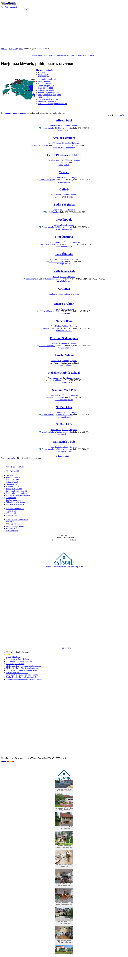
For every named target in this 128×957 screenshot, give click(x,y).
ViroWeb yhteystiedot (9, 7)
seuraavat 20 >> (120, 115)
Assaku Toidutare (64, 137)
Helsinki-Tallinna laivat (15, 509)
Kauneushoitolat (44, 81)
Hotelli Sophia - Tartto (15, 664)
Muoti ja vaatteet (44, 83)
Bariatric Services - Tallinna (17, 673)
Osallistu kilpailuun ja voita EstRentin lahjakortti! (64, 567)
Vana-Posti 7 (56, 430)
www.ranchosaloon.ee (64, 365)
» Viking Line (11, 515)
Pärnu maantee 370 (56, 242)
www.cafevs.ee (64, 182)
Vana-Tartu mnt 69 (56, 143)
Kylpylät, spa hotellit (46, 90)
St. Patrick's (64, 407)
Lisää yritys (66, 648)
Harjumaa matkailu (44, 70)
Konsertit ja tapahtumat (15, 504)
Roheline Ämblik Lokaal (64, 372)
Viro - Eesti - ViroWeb (15, 467)
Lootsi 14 (56, 343)
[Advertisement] (64, 30)
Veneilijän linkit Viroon (15, 526)
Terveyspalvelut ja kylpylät (16, 491)
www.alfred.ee (64, 130)
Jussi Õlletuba (64, 254)
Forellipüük (64, 219)
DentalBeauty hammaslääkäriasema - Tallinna (24, 679)
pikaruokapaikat (63, 55)
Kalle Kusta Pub (64, 271)
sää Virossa (15, 524)
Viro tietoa (10, 522)
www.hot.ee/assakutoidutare (64, 147)
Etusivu (4, 48)
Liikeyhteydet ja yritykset (48, 99)
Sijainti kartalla (47, 128)
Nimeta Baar (64, 321)
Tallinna (66, 126)
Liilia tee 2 (54, 259)
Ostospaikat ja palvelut (47, 79)
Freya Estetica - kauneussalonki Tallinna (22, 675)
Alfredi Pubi (64, 120)
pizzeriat (52, 55)
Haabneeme (64, 259)
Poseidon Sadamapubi (64, 338)
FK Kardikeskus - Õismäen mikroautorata (22, 668)
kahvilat (44, 55)
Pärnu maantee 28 (56, 177)
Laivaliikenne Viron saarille (17, 519)
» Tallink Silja (11, 513)
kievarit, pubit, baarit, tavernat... (83, 55)
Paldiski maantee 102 (56, 160)
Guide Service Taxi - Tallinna (17, 659)
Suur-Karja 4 (56, 326)
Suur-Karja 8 (56, 447)
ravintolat (36, 55)
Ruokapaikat (43, 74)
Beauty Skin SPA (13, 657)
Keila (63, 309)
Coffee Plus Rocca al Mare (64, 155)
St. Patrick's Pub (64, 441)
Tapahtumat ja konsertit (47, 101)
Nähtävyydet (43, 97)
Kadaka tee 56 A (56, 294)
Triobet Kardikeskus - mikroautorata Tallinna (23, 677)
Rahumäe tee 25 (56, 126)
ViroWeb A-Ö (11, 528)
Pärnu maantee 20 (56, 412)
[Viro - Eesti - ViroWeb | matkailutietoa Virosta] (8, 5)
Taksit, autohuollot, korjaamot (49, 95)
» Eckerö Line (11, 511)
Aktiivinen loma (44, 77)
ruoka (21, 48)
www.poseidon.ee (64, 348)
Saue (63, 225)
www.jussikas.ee (64, 264)
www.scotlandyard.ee (64, 400)
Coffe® (64, 189)
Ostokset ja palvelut (14, 482)
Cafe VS (64, 172)
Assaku (67, 143)
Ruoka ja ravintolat (13, 477)
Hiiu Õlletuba (64, 236)
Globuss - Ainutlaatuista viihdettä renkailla (22, 670)
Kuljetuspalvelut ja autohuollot (18, 495)
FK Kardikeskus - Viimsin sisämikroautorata (23, 666)
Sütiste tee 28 (56, 361)
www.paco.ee (64, 165)
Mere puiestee (56, 395)
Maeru (57, 309)
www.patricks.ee (64, 417)
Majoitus (41, 72)
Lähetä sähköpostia (64, 128)
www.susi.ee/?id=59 (64, 382)
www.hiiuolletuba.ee (64, 246)
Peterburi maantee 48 (56, 378)
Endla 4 (56, 210)
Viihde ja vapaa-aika (46, 86)
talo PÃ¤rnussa (12, 531)
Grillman (64, 288)
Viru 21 (56, 277)
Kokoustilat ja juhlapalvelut (48, 92)
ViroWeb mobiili (12, 471)
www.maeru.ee (64, 313)
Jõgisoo (57, 225)
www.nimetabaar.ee (64, 330)
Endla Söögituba (64, 204)
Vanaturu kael (55, 195)
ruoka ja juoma (18, 113)
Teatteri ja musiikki (45, 88)
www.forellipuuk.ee (64, 229)
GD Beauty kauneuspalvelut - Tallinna (21, 661)
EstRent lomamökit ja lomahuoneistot (52, 104)
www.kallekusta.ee (64, 281)
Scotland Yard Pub (64, 390)
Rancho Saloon (64, 355)
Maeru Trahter (64, 303)
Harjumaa (13, 48)
